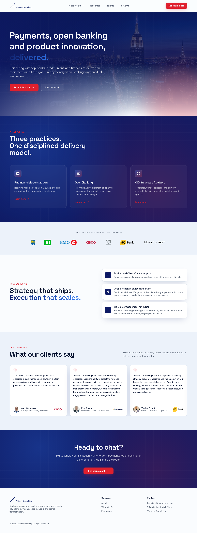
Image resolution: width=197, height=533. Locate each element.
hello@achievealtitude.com (160, 503)
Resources (95, 5)
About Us (124, 5)
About (104, 503)
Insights (110, 5)
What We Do (75, 5)
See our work (52, 87)
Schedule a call (176, 5)
